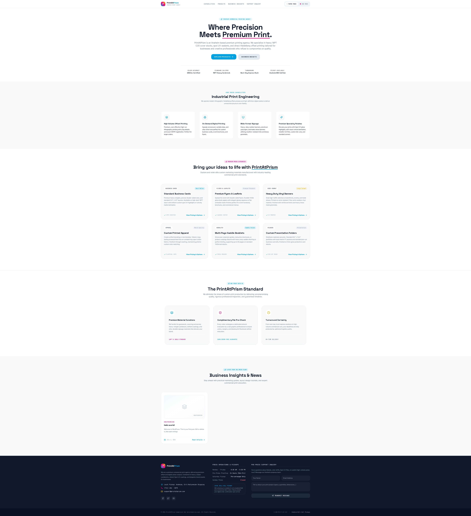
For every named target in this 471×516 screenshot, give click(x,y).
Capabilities (209, 4)
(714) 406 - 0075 (171, 488)
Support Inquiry (254, 4)
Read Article (197, 440)
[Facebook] (163, 498)
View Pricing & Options (194, 215)
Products (221, 4)
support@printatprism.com (174, 491)
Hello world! (169, 425)
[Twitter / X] (168, 498)
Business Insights (236, 4)
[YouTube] (174, 498)
